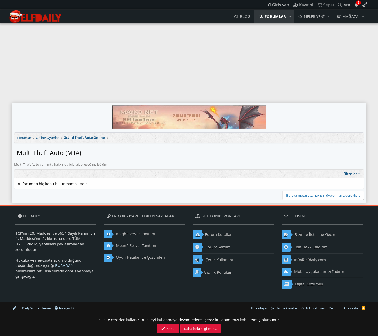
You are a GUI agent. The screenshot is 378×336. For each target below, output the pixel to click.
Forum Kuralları (219, 234)
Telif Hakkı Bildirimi (311, 246)
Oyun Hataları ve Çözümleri (140, 257)
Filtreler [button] (350, 173)
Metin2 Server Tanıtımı (135, 245)
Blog (245, 16)
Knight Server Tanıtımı (135, 233)
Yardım (334, 308)
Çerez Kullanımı (218, 259)
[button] (290, 16)
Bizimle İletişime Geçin (314, 234)
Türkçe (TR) (66, 308)
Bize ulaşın (259, 308)
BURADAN (64, 265)
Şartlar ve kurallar (284, 308)
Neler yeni (314, 16)
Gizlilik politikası (313, 308)
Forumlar (275, 16)
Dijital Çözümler (308, 283)
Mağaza (350, 16)
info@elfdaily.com (309, 259)
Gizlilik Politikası (218, 272)
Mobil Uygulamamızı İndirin (318, 271)
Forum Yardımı (218, 246)
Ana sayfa (350, 308)
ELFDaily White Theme (33, 308)
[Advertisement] (189, 62)
